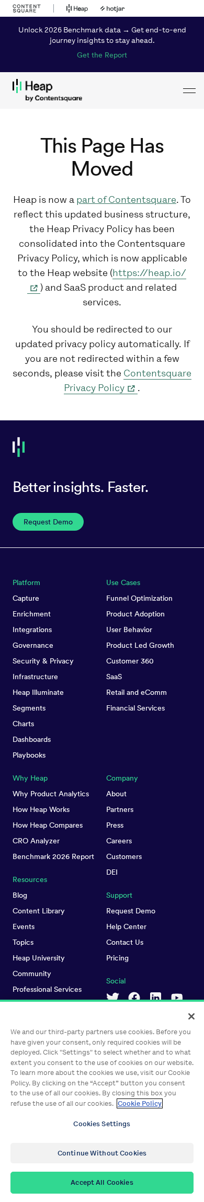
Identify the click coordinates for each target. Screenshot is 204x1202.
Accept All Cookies (102, 1182)
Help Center (126, 926)
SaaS (114, 676)
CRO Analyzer (36, 841)
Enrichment (32, 614)
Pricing (117, 958)
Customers (124, 856)
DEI (112, 872)
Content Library (39, 911)
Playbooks (29, 755)
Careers (119, 841)
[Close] (191, 1016)
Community (32, 973)
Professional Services (47, 989)
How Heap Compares (48, 825)
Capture (26, 598)
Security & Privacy (43, 661)
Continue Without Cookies (102, 1153)
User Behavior (129, 629)
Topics (23, 942)
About (116, 793)
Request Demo (130, 911)
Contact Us (124, 942)
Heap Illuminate (38, 692)
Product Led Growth (140, 645)
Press (114, 825)
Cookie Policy (140, 1103)
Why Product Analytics (51, 793)
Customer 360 (130, 661)
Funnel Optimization (139, 598)
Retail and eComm (136, 692)
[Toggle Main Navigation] (189, 90)
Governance (33, 645)
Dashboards (32, 739)
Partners (119, 809)
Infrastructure (35, 676)
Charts (23, 723)
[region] (102, 1101)
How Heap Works (41, 809)
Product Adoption (135, 614)
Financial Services (135, 708)
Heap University (39, 958)
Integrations (32, 629)
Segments (29, 708)
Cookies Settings (101, 1124)
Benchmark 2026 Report (53, 856)
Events (24, 926)
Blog (20, 895)
